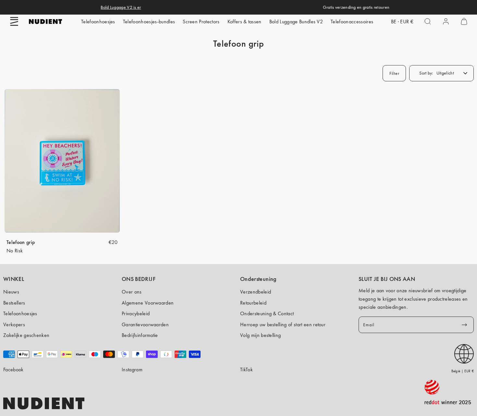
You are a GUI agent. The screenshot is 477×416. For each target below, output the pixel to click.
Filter (394, 73)
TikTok (246, 369)
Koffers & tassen (244, 21)
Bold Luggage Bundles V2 (296, 21)
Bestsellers (14, 302)
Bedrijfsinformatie (140, 335)
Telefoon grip (20, 242)
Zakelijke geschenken (26, 335)
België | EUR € (462, 371)
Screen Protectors (201, 21)
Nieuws (11, 291)
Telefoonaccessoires (352, 21)
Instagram (132, 369)
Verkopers (14, 324)
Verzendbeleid (255, 291)
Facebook (13, 369)
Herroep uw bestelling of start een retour (282, 324)
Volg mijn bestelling (260, 335)
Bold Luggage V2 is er (121, 7)
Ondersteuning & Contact (267, 313)
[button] (14, 21)
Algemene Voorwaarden (148, 302)
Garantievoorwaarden (145, 324)
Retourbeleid (253, 302)
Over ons (132, 291)
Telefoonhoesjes (98, 21)
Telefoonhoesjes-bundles (149, 21)
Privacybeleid (136, 313)
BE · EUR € (402, 21)
